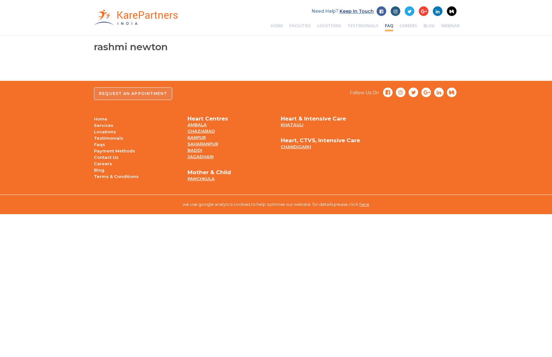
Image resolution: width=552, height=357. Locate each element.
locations (329, 25)
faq (389, 25)
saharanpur (203, 143)
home (277, 25)
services (103, 125)
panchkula (201, 178)
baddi (195, 150)
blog (429, 25)
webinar (450, 25)
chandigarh (296, 146)
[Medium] (451, 11)
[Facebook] (381, 11)
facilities (300, 25)
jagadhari (201, 156)
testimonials (363, 25)
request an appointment (133, 93)
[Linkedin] (437, 11)
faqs (99, 144)
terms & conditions (116, 176)
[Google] (423, 11)
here (364, 204)
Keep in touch (357, 11)
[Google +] (409, 11)
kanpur (197, 137)
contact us (106, 157)
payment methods (114, 150)
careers (408, 25)
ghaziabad (201, 131)
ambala (197, 124)
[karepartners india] (136, 17)
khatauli (292, 124)
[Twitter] (395, 11)
